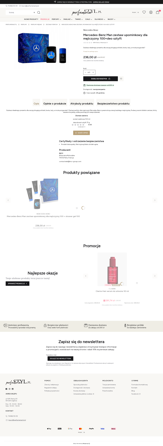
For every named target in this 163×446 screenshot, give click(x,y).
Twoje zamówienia (109, 385)
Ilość (85, 68)
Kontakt (134, 388)
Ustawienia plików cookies (83, 394)
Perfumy (24, 24)
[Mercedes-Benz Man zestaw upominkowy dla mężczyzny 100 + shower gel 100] (43, 194)
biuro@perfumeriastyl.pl (30, 6)
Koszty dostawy (79, 391)
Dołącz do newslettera (60, 358)
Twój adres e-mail (51, 355)
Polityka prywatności (51, 391)
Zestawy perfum (52, 24)
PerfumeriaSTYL (11, 24)
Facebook (135, 394)
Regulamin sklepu (50, 388)
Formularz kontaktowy (140, 385)
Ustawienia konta (108, 388)
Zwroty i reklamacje (51, 385)
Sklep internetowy (80, 443)
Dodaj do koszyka (99, 79)
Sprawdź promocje (16, 283)
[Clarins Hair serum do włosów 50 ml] (112, 269)
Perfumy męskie (36, 24)
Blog (133, 391)
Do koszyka (42, 232)
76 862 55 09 (12, 6)
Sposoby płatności (80, 385)
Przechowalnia (107, 391)
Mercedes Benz (90, 30)
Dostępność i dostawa (82, 388)
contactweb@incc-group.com (70, 161)
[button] (39, 12)
